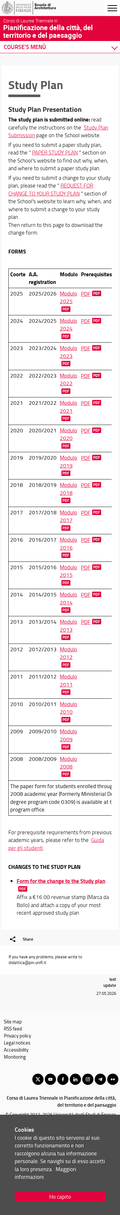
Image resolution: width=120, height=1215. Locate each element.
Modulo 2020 (68, 434)
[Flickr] (112, 1079)
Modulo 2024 (68, 324)
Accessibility (16, 1049)
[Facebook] (62, 1079)
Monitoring (15, 1056)
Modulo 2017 (68, 516)
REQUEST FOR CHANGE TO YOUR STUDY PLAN (50, 189)
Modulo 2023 (68, 351)
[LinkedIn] (75, 1079)
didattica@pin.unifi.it (27, 962)
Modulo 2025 (68, 297)
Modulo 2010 (68, 707)
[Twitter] (38, 1079)
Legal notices (17, 1042)
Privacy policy (17, 1035)
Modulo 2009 (68, 735)
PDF (86, 293)
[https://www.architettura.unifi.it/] (36, 8)
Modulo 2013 (68, 625)
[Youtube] (50, 1079)
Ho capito (60, 1196)
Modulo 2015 (68, 570)
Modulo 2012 (68, 653)
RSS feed (13, 1028)
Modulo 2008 (68, 762)
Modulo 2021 (68, 406)
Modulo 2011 (68, 680)
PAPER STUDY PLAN (55, 152)
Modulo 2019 (68, 461)
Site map (13, 1021)
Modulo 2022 (68, 379)
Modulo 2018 (68, 488)
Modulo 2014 (68, 598)
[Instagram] (87, 1079)
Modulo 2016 (68, 543)
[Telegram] (100, 1079)
